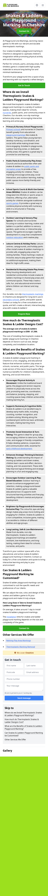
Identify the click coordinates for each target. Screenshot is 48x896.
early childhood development (19, 448)
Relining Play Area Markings (18, 640)
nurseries (7, 112)
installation (11, 617)
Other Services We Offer (15, 739)
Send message (24, 698)
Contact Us (24, 31)
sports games (12, 203)
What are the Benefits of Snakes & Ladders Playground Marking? (23, 727)
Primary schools (13, 129)
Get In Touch (24, 85)
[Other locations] (36, 5)
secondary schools (11, 299)
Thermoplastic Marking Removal (20, 646)
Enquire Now (24, 314)
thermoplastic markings (32, 294)
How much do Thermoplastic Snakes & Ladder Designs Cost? (22, 720)
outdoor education (14, 237)
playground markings (15, 135)
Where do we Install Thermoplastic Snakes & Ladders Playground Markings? (23, 714)
